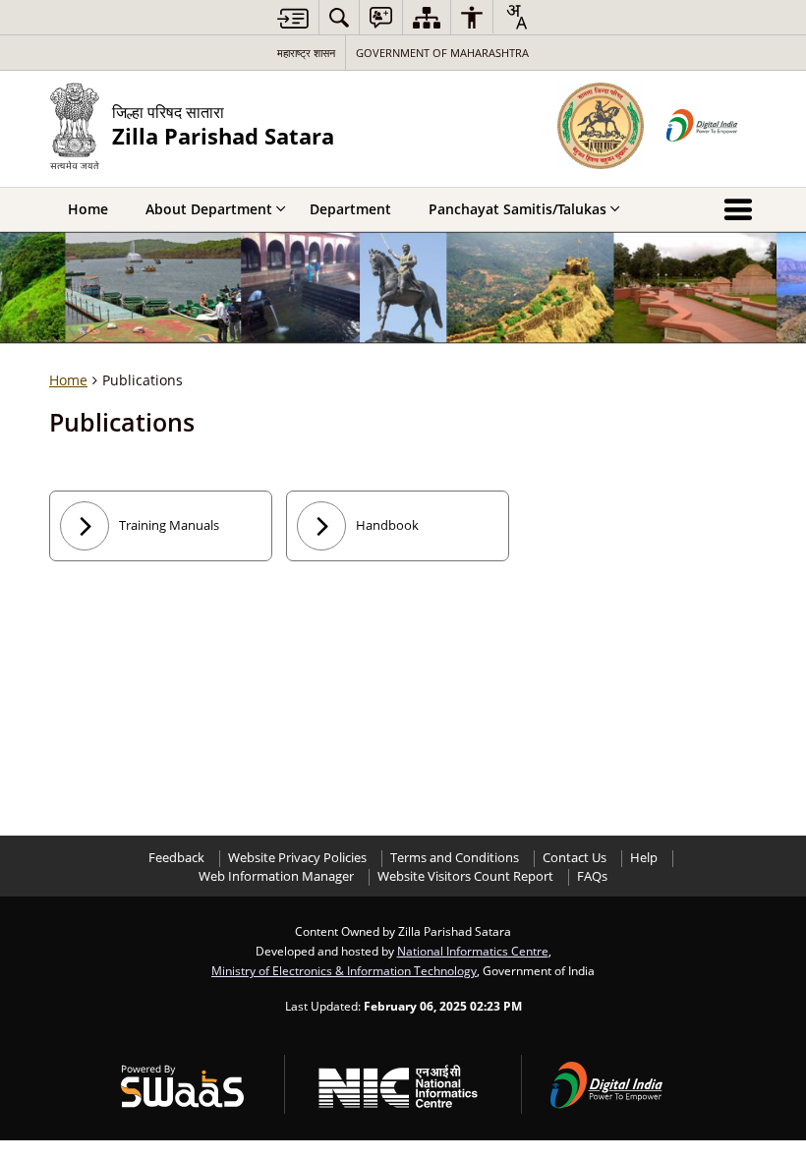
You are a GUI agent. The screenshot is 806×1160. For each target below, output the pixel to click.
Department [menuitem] (350, 209)
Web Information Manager (276, 876)
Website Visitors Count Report (465, 876)
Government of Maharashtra (442, 52)
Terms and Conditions (454, 857)
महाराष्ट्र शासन (306, 52)
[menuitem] (339, 17)
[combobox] (516, 16)
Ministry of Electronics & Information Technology (344, 970)
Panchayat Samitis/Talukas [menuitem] (517, 209)
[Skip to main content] (292, 18)
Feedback (176, 857)
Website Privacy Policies (297, 857)
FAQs (592, 876)
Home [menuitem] (88, 209)
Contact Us (574, 857)
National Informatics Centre (472, 950)
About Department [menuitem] (208, 209)
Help (644, 857)
